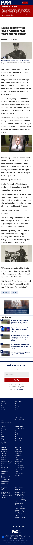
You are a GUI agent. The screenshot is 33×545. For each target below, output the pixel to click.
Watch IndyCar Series (19, 504)
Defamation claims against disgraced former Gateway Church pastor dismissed (19, 322)
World (3, 410)
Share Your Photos (20, 419)
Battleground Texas (6, 464)
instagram (16, 526)
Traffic (17, 435)
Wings (3, 439)
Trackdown (4, 466)
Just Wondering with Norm (6, 476)
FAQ (16, 457)
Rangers (3, 431)
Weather (18, 401)
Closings (17, 406)
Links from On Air (20, 429)
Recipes (17, 433)
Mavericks (4, 433)
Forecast (17, 404)
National (3, 408)
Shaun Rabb (6, 37)
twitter (13, 526)
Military (15, 37)
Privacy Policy (18, 388)
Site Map (17, 475)
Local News (4, 404)
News (3, 401)
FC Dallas (4, 437)
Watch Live (25, 2)
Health (3, 420)
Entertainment (19, 437)
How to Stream (19, 459)
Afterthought (4, 470)
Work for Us (18, 461)
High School (4, 443)
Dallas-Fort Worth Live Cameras (20, 416)
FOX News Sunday (6, 422)
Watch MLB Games (20, 498)
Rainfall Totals (19, 412)
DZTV (2, 474)
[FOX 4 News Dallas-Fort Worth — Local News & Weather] (6, 3)
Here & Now (4, 483)
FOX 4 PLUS (18, 469)
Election (3, 412)
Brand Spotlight (19, 473)
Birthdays (17, 431)
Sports (3, 426)
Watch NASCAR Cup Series (20, 500)
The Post (3, 455)
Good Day (19, 426)
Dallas (14, 292)
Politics (3, 414)
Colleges (3, 441)
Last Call (3, 460)
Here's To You (5, 481)
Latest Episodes (4, 448)
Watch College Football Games (19, 495)
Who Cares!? (4, 468)
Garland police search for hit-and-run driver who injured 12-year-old (21, 346)
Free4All (3, 458)
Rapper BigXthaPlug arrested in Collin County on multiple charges (21, 329)
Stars (2, 435)
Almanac (17, 410)
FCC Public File (19, 465)
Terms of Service (18, 389)
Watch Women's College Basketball (20, 511)
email (23, 526)
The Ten (3, 453)
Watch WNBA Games (19, 514)
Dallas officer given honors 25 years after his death (15, 60)
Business (3, 418)
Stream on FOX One (19, 489)
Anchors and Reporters (18, 452)
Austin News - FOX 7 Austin (6, 496)
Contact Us (18, 449)
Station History (19, 455)
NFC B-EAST (4, 472)
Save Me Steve (19, 441)
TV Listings (18, 463)
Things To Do (19, 439)
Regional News (4, 489)
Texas (3, 406)
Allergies (17, 408)
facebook (10, 526)
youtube (19, 526)
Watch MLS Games (20, 517)
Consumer (4, 416)
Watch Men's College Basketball (20, 507)
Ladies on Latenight (6, 462)
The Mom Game (5, 479)
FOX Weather (18, 414)
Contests (17, 471)
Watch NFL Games (20, 492)
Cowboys (3, 429)
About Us (18, 447)
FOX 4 (11, 37)
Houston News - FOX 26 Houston (5, 493)
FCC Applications (19, 467)
